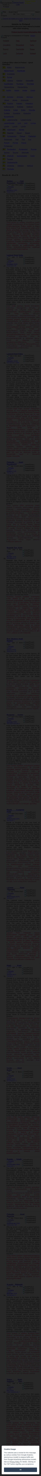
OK (21, 1470)
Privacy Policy (15, 1462)
